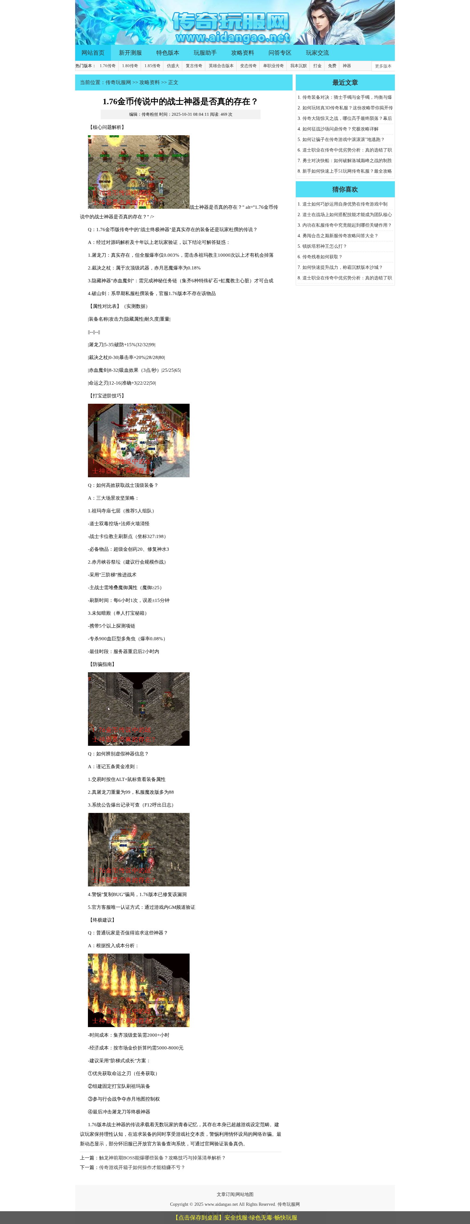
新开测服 (130, 53)
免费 (332, 65)
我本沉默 (298, 65)
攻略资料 (242, 53)
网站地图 (245, 1194)
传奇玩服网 (118, 82)
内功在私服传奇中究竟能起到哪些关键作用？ (347, 225)
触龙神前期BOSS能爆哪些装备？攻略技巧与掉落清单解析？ (162, 1157)
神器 (347, 65)
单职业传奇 (273, 65)
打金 (317, 65)
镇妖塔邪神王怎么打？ (324, 246)
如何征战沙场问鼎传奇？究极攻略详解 (340, 129)
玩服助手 (205, 53)
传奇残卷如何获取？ (322, 256)
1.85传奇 (153, 65)
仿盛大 (173, 65)
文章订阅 (226, 1194)
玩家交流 (317, 53)
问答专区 (280, 53)
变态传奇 (248, 65)
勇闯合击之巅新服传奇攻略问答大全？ (340, 235)
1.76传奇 (108, 65)
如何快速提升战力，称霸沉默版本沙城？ (342, 267)
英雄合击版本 (221, 65)
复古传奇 (194, 65)
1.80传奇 (130, 65)
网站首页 (93, 53)
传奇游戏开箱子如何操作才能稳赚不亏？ (142, 1167)
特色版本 (167, 53)
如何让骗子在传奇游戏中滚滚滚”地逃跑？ (343, 139)
